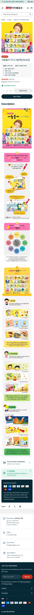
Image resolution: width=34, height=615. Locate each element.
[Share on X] (15, 506)
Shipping (3, 81)
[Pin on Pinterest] (20, 506)
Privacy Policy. (8, 584)
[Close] (30, 471)
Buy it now (17, 96)
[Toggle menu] (2, 8)
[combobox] (17, 14)
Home (3, 20)
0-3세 (9, 20)
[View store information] (29, 462)
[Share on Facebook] (9, 506)
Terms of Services (25, 581)
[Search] (30, 14)
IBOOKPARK (10, 612)
